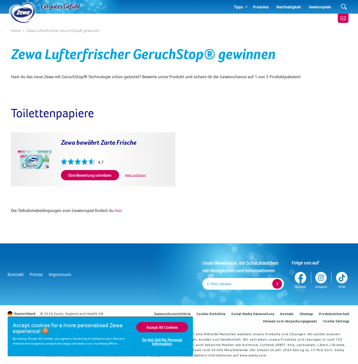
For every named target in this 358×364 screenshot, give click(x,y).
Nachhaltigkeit (288, 6)
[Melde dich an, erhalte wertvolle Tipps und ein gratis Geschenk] (343, 18)
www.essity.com (253, 355)
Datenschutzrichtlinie (172, 314)
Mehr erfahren (135, 175)
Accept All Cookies (162, 327)
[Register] (277, 284)
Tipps (238, 6)
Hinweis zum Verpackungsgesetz (290, 321)
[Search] (344, 6)
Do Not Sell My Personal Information (162, 341)
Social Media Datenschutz (252, 314)
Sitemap (306, 314)
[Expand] (246, 7)
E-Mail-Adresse (219, 283)
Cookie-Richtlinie (211, 314)
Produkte (261, 6)
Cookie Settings (336, 321)
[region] (100, 336)
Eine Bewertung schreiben (90, 175)
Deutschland (24, 313)
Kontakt (16, 274)
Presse (36, 274)
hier (118, 210)
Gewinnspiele (320, 6)
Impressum (60, 274)
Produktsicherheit (334, 314)
